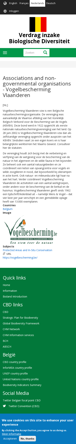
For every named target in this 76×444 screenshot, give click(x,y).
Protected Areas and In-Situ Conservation (27, 250)
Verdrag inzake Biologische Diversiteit (39, 38)
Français (24, 3)
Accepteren (10, 438)
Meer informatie (11, 434)
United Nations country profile (21, 379)
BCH (5, 341)
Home (6, 285)
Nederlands (37, 3)
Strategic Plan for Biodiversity (20, 317)
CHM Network (11, 329)
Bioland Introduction (15, 296)
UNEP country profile (15, 373)
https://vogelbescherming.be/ (20, 257)
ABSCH (7, 346)
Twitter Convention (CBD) (23, 406)
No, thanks (27, 438)
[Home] (38, 24)
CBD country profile (14, 362)
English (13, 3)
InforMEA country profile (17, 367)
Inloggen (14, 11)
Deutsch (51, 3)
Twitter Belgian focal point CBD (22, 400)
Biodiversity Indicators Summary (22, 385)
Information (10, 290)
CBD (5, 312)
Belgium (8, 209)
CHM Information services (18, 335)
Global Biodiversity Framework (21, 323)
